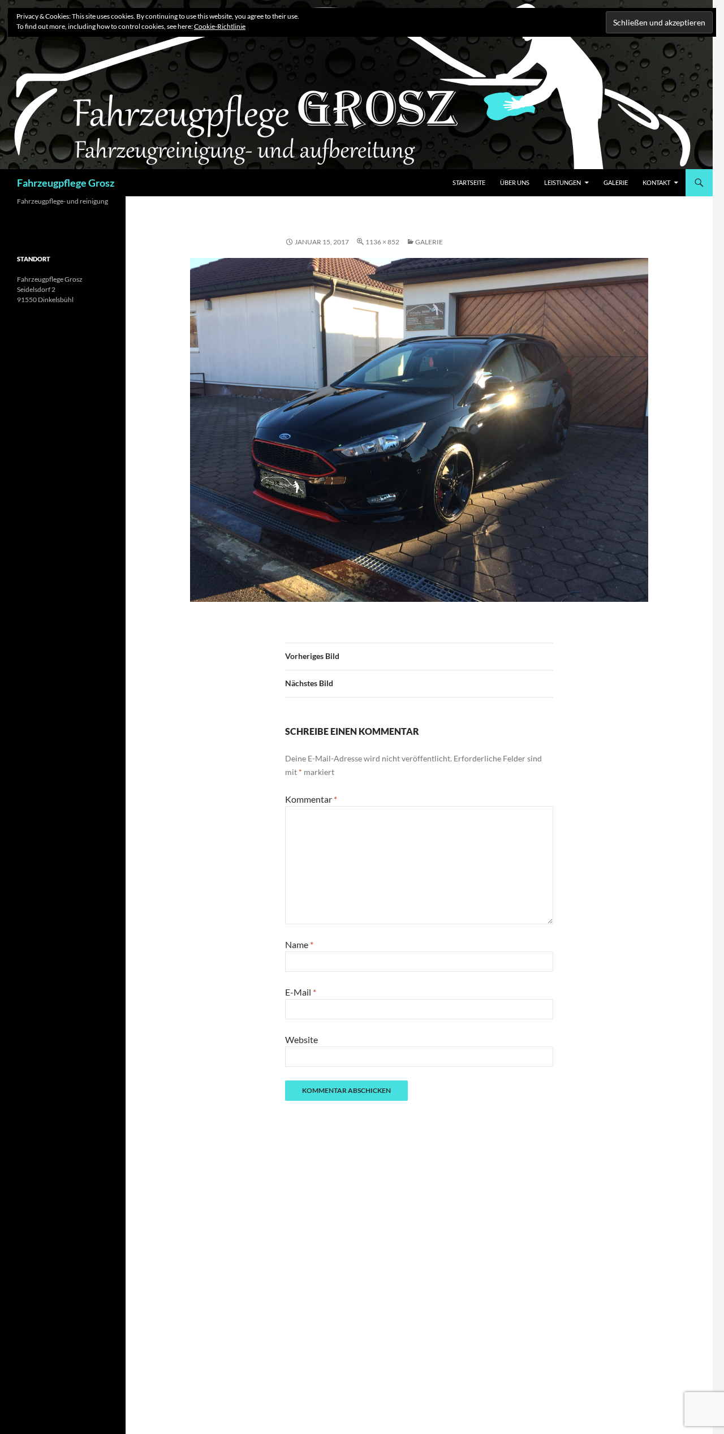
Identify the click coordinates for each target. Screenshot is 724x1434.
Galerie (616, 182)
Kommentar (311, 799)
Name (299, 944)
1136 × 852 (382, 242)
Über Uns (514, 182)
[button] (419, 430)
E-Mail (300, 992)
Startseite (469, 182)
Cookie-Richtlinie (219, 26)
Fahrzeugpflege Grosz (65, 182)
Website (301, 1039)
